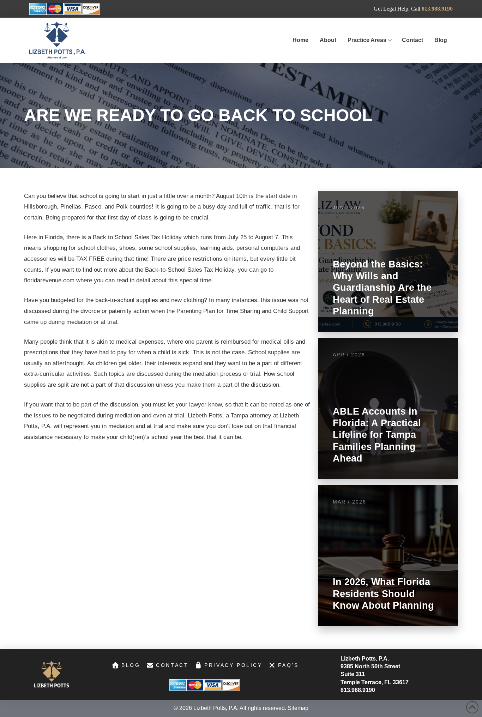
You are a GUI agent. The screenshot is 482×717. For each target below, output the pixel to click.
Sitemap (298, 708)
